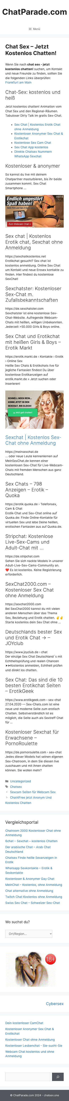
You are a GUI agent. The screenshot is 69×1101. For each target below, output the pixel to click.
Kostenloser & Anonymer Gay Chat (29, 879)
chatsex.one (51, 1095)
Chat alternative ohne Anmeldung (29, 891)
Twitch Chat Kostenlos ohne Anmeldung (33, 897)
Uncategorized (20, 781)
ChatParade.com (34, 12)
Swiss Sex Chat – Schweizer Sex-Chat (32, 903)
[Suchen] (58, 1077)
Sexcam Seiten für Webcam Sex (33, 792)
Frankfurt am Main (18, 82)
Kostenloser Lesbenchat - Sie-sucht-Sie (33, 1045)
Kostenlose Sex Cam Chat (32, 142)
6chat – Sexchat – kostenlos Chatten (31, 841)
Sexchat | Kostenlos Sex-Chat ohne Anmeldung (33, 440)
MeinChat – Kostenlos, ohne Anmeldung (33, 885)
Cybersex (55, 1003)
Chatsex (16, 787)
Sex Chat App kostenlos (31, 147)
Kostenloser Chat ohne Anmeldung (30, 1039)
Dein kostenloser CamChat (24, 1023)
